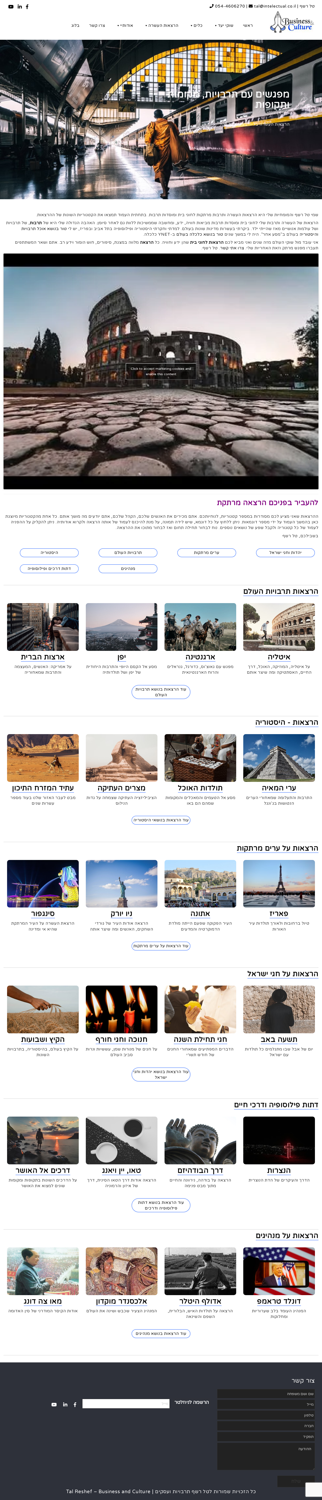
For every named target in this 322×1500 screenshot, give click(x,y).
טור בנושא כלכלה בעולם (199, 234)
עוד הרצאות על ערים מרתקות (161, 945)
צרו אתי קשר (232, 248)
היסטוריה (49, 552)
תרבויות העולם (128, 552)
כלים (198, 25)
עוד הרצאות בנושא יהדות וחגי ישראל (161, 1074)
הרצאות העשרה (163, 25)
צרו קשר (97, 25)
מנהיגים (128, 568)
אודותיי (126, 25)
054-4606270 (229, 6)
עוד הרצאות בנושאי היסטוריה (161, 820)
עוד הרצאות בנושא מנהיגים (161, 1333)
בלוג (75, 25)
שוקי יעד (226, 25)
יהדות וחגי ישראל (285, 552)
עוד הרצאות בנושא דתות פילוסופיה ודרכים (161, 1205)
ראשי (248, 25)
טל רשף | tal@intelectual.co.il (284, 6)
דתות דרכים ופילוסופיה (49, 568)
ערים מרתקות (206, 552)
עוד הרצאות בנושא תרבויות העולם (161, 692)
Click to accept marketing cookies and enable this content (161, 371)
